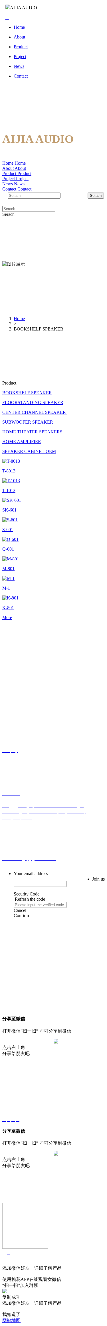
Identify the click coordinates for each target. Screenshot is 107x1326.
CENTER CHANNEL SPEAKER (34, 412)
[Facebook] (4, 1007)
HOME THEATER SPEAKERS (32, 431)
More (7, 617)
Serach (96, 195)
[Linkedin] (8, 1007)
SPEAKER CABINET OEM (29, 451)
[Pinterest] (22, 1007)
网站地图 (11, 1320)
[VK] (13, 1007)
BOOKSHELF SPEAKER (27, 392)
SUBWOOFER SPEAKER (27, 422)
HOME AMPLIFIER (21, 441)
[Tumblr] (17, 1007)
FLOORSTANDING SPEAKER (32, 402)
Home (19, 318)
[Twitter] (27, 1007)
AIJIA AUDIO (23, 7)
